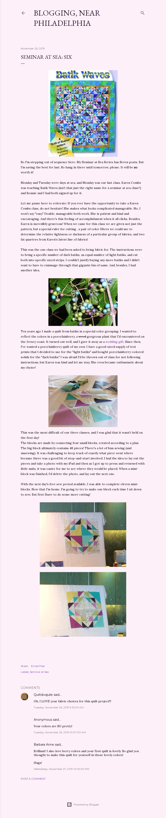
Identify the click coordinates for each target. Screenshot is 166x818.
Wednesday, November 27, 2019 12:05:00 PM (61, 769)
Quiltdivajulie (43, 695)
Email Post (38, 666)
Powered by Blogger (86, 804)
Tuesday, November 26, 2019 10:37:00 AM (60, 732)
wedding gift (114, 342)
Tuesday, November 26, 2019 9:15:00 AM (59, 707)
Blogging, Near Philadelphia (67, 18)
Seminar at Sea (39, 671)
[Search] (142, 12)
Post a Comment (33, 778)
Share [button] (24, 666)
